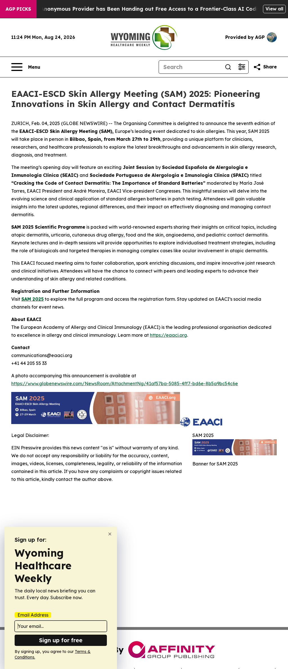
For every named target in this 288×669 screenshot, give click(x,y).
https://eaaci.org (168, 335)
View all (274, 9)
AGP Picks (18, 9)
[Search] (228, 67)
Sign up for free (60, 640)
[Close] (109, 534)
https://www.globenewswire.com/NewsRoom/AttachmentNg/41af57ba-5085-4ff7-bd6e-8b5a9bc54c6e (124, 383)
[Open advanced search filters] (241, 67)
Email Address (32, 615)
